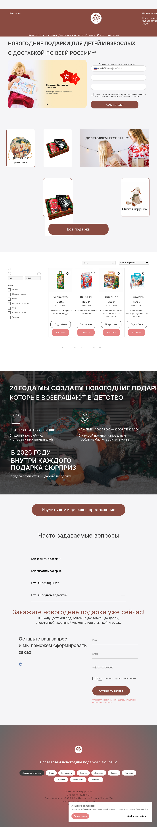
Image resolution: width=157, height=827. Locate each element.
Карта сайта (78, 780)
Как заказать (48, 35)
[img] (58, 148)
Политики (61, 780)
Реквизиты (95, 780)
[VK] (21, 664)
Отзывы (90, 35)
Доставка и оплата (70, 35)
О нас (101, 35)
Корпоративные (62, 210)
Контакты (113, 35)
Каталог (34, 35)
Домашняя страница (31, 773)
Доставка (98, 773)
